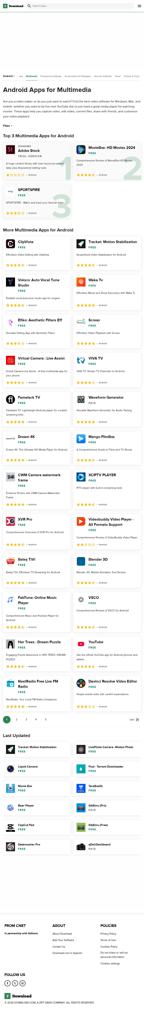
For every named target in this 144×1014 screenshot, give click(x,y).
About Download (62, 933)
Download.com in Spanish (67, 953)
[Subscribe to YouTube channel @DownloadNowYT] (23, 983)
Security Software (103, 76)
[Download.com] (13, 6)
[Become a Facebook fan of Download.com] (7, 983)
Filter (6, 126)
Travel (118, 76)
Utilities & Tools (132, 76)
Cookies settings (110, 963)
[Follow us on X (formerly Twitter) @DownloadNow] (15, 983)
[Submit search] (29, 6)
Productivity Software (51, 76)
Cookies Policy (108, 946)
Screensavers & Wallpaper (78, 76)
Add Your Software (63, 940)
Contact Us (58, 946)
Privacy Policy (108, 933)
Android (8, 76)
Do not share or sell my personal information (114, 955)
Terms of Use (108, 940)
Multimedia (31, 76)
